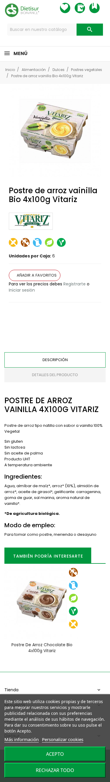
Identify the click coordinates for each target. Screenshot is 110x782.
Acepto (55, 754)
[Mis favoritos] (70, 8)
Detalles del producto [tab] (55, 375)
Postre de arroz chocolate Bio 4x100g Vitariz (41, 648)
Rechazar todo (55, 770)
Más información (21, 739)
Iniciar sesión (22, 290)
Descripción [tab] (55, 360)
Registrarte (74, 284)
